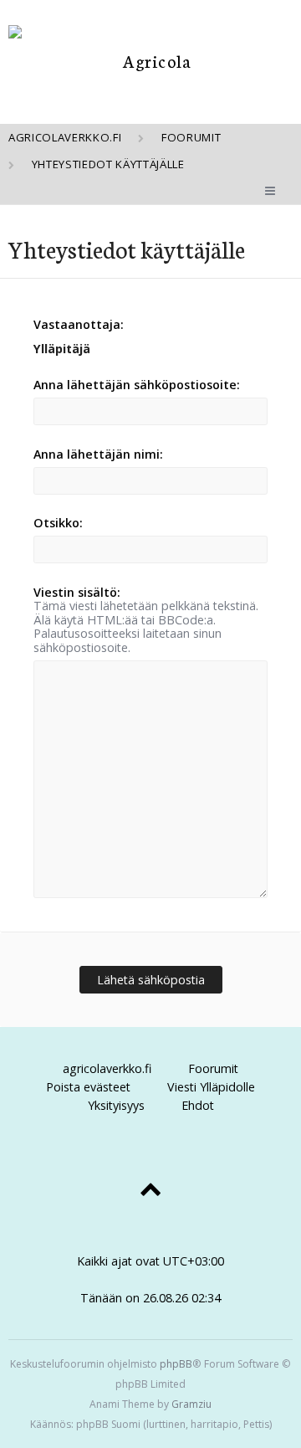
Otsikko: (58, 523)
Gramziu (191, 1404)
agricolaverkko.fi (107, 1068)
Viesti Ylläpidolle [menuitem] (211, 1087)
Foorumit (213, 1068)
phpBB (176, 1364)
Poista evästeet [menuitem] (88, 1087)
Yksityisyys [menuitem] (116, 1105)
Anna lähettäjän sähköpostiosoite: (136, 385)
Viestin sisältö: (76, 592)
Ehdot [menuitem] (197, 1105)
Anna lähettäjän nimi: (98, 454)
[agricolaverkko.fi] (150, 60)
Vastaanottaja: (78, 324)
